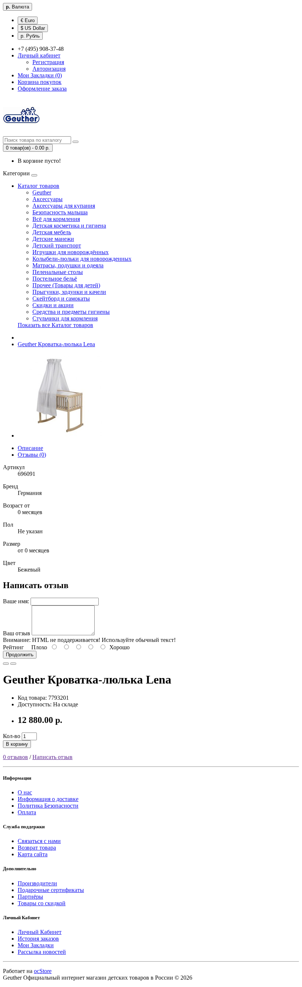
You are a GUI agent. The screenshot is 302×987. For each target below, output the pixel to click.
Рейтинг (13, 647)
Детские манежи (53, 239)
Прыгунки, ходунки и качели (69, 292)
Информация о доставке (48, 799)
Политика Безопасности (48, 805)
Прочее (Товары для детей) (66, 285)
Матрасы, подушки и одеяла (67, 265)
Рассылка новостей (42, 952)
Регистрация (48, 62)
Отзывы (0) (32, 455)
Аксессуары (47, 199)
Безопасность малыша (60, 212)
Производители (37, 883)
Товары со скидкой (42, 903)
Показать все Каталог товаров (55, 325)
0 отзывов (15, 757)
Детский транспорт (56, 245)
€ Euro (28, 20)
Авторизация (49, 69)
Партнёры (30, 896)
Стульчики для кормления (65, 318)
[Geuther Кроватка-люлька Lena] (60, 435)
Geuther (41, 192)
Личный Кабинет (40, 932)
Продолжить (20, 654)
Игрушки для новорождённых (70, 252)
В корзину (17, 744)
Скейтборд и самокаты (61, 298)
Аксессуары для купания (63, 206)
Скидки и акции (53, 305)
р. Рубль (30, 36)
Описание (30, 448)
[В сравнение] (13, 664)
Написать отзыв (52, 757)
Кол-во (11, 736)
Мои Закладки (36, 945)
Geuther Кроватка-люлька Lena (56, 344)
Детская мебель (51, 232)
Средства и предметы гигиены (71, 312)
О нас (25, 792)
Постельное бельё (54, 278)
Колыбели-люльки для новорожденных (81, 259)
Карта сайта (33, 854)
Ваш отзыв (16, 633)
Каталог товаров (38, 186)
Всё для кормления (56, 219)
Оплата (27, 812)
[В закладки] (6, 664)
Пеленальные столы (57, 272)
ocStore (43, 971)
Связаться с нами (39, 841)
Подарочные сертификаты (51, 890)
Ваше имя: (16, 601)
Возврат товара (37, 847)
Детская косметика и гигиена (69, 225)
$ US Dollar (33, 28)
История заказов (38, 938)
